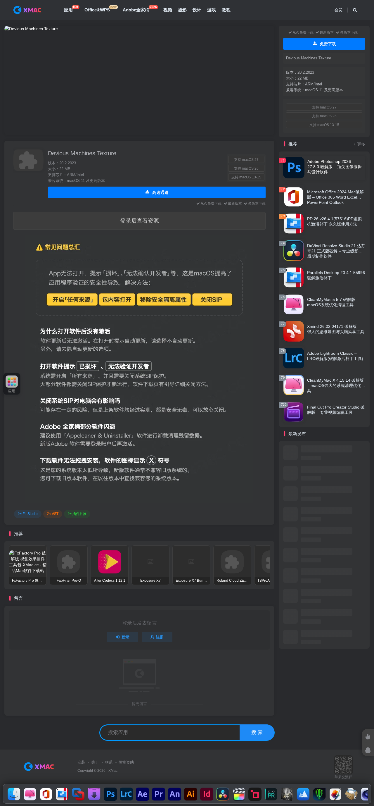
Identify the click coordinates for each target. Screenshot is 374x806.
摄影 (182, 9)
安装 (81, 762)
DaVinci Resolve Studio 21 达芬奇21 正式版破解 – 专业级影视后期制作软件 (336, 251)
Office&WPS (100, 8)
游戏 (211, 9)
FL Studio (30, 514)
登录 (125, 637)
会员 (338, 10)
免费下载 (327, 44)
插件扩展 (79, 514)
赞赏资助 (126, 762)
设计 (197, 9)
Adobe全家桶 (140, 8)
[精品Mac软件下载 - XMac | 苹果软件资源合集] (40, 766)
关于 (95, 762)
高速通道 (160, 192)
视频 (167, 9)
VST (55, 514)
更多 (361, 144)
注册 (160, 637)
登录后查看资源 (139, 221)
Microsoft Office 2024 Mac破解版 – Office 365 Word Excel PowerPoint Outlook (335, 197)
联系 (108, 762)
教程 (226, 9)
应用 (71, 8)
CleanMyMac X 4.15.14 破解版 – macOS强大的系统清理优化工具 (336, 385)
